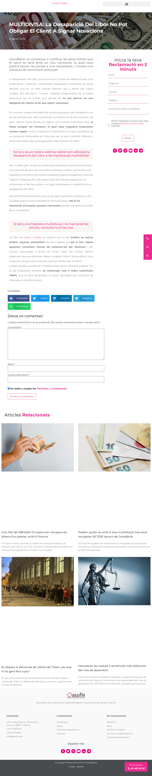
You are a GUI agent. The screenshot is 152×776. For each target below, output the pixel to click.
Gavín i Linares (32, 237)
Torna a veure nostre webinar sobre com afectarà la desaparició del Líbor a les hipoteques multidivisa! (51, 153)
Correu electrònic (19, 375)
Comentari (15, 327)
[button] (127, 3)
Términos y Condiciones (52, 388)
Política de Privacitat (74, 762)
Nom (11, 364)
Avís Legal (59, 762)
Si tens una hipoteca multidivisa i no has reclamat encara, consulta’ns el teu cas (51, 225)
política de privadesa (134, 123)
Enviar (128, 138)
